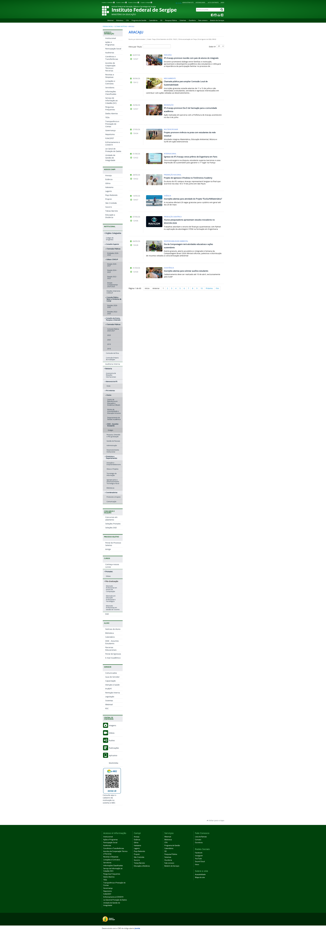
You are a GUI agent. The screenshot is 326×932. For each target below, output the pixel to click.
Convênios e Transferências (111, 57)
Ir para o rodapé (146, 2)
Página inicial (108, 26)
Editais (108, 576)
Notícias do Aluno (112, 629)
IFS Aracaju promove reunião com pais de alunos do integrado (191, 58)
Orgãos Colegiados (113, 233)
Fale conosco (202, 20)
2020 (109, 340)
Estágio (110, 430)
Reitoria (108, 368)
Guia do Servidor (112, 677)
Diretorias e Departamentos (111, 457)
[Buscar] (222, 10)
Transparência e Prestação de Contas (112, 124)
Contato (198, 840)
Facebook (198, 853)
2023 (109, 335)
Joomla (137, 928)
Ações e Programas (109, 43)
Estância (108, 179)
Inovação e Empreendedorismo (114, 463)
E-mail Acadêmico (112, 658)
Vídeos (111, 733)
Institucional (110, 38)
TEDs (107, 117)
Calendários (153, 20)
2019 (109, 344)
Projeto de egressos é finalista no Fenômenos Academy (188, 177)
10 (202, 288)
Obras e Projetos (112, 469)
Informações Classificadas (110, 92)
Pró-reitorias (110, 390)
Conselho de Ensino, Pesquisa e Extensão (113, 319)
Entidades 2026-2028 (113, 254)
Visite (108, 386)
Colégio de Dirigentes (109, 239)
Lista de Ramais (201, 837)
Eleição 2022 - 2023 (112, 277)
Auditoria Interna (112, 364)
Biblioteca (119, 20)
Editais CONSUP (112, 259)
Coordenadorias (111, 492)
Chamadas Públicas (113, 249)
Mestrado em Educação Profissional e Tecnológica (111, 598)
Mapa (222, 2)
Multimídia (113, 763)
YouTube (198, 858)
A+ (177, 3)
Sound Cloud (200, 861)
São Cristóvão (111, 203)
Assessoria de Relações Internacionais (111, 375)
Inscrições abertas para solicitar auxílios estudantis (186, 271)
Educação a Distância (110, 216)
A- (181, 3)
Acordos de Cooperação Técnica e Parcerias (110, 67)
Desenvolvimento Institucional (113, 451)
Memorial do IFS (111, 381)
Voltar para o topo (216, 820)
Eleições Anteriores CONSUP (113, 292)
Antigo (108, 549)
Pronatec (109, 571)
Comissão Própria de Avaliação (112, 358)
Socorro (108, 207)
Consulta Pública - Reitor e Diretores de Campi (114, 299)
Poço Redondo (111, 195)
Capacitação (110, 681)
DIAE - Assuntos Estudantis (112, 425)
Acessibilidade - (201, 2)
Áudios (111, 740)
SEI (161, 20)
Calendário (110, 637)
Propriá (108, 199)
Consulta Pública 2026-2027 (113, 330)
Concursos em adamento (111, 518)
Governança (110, 130)
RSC (107, 708)
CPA (127, 20)
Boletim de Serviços (217, 20)
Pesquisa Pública (171, 20)
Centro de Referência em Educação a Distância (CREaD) (113, 402)
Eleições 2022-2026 (112, 312)
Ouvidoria (192, 20)
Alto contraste (213, 2)
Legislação (109, 696)
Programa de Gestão (139, 20)
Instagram (199, 856)
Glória (107, 183)
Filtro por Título (136, 47)
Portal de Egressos (113, 654)
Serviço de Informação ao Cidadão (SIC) (111, 100)
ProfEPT (108, 688)
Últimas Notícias (120, 26)
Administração (112, 445)
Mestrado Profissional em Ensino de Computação (111, 588)
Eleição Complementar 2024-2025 (112, 284)
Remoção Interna (112, 692)
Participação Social (113, 48)
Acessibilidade (200, 874)
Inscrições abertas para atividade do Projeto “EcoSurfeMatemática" (193, 198)
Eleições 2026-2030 (112, 306)
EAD (107, 614)
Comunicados (111, 673)
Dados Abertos (111, 113)
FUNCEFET (109, 138)
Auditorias (109, 52)
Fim (217, 288)
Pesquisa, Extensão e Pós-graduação (113, 435)
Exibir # (212, 46)
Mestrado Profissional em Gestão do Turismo (112, 607)
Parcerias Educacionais (111, 648)
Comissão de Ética (112, 353)
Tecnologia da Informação (112, 474)
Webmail (110, 20)
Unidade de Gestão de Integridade (110, 157)
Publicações (113, 748)
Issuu (197, 864)
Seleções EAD (111, 527)
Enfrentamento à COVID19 (112, 143)
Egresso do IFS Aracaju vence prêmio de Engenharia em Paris (190, 156)
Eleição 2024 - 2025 (112, 271)
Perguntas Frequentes (110, 108)
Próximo (209, 288)
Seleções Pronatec (113, 523)
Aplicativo (112, 755)
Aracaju (108, 175)
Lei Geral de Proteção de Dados (113, 149)
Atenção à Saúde (112, 685)
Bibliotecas (110, 488)
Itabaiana (109, 187)
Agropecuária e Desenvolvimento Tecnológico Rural (113, 481)
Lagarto (108, 191)
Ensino (109, 395)
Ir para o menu (121, 2)
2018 (109, 349)
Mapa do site (200, 877)
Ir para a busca (133, 2)
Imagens (112, 725)
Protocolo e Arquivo (113, 497)
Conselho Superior (112, 244)
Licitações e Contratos (110, 82)
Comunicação (111, 501)
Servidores (109, 87)
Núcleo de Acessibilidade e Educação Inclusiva (114, 411)
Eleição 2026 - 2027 (112, 265)
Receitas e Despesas (109, 75)
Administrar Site (188, 2)
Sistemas (183, 20)
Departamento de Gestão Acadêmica (114, 418)
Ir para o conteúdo (108, 2)
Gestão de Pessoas (113, 441)
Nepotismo (110, 134)
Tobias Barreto (111, 211)
